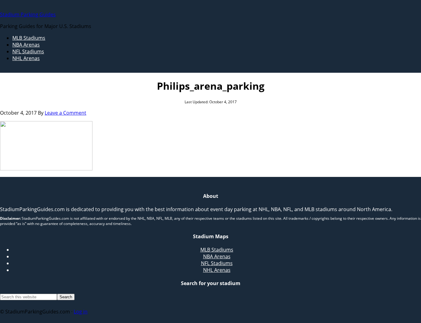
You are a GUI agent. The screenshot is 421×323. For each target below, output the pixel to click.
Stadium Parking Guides (28, 14)
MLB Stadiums (216, 249)
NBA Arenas (217, 256)
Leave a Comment (65, 112)
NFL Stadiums (217, 263)
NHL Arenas (217, 270)
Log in (81, 311)
